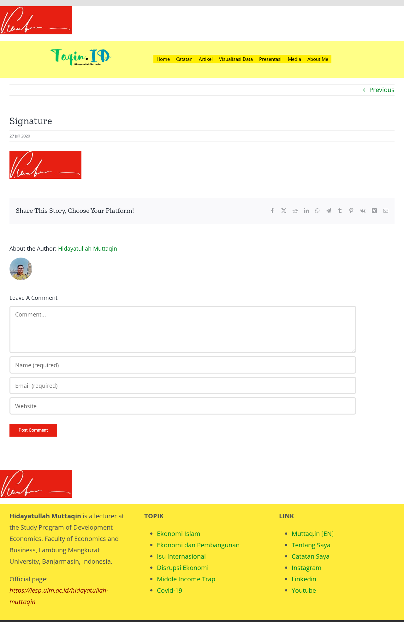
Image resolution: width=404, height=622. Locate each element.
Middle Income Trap (186, 579)
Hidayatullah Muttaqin (87, 248)
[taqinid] (80, 43)
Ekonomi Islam (178, 533)
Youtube (304, 590)
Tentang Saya (311, 545)
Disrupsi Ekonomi (183, 567)
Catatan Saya (311, 556)
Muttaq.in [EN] (313, 533)
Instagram (307, 567)
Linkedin (304, 579)
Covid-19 (169, 590)
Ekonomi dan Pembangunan (198, 545)
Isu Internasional (181, 556)
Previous (382, 89)
